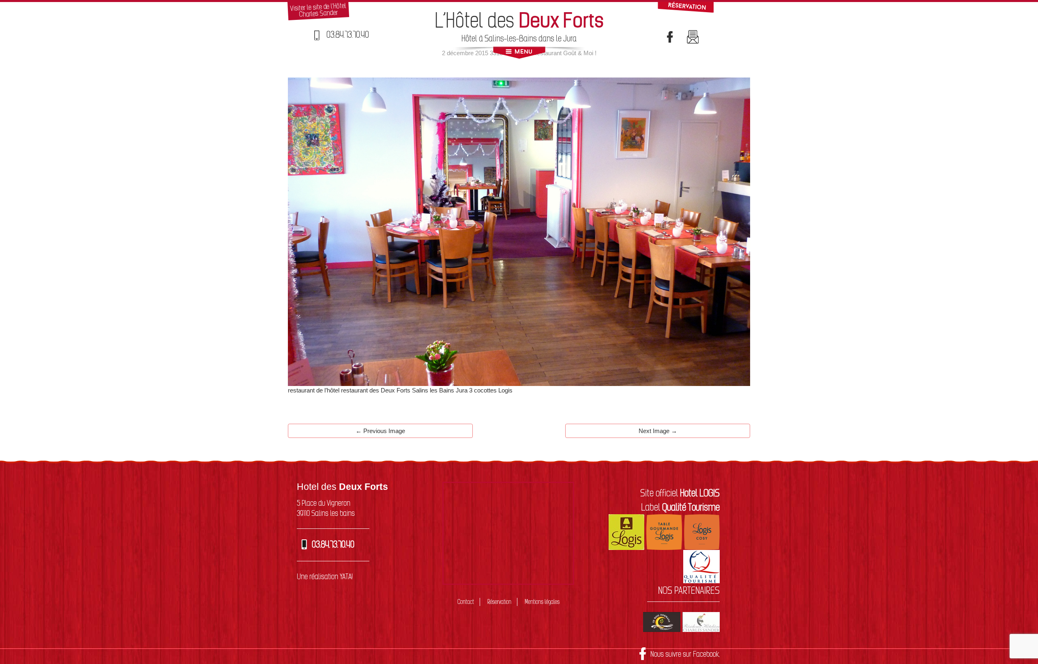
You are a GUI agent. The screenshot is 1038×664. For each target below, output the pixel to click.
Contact (465, 602)
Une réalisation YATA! (325, 576)
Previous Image (380, 430)
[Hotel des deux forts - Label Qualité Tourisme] (701, 565)
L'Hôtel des (519, 20)
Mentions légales (542, 602)
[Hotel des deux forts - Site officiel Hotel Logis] (626, 531)
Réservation (499, 602)
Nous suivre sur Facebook (685, 654)
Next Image (658, 430)
